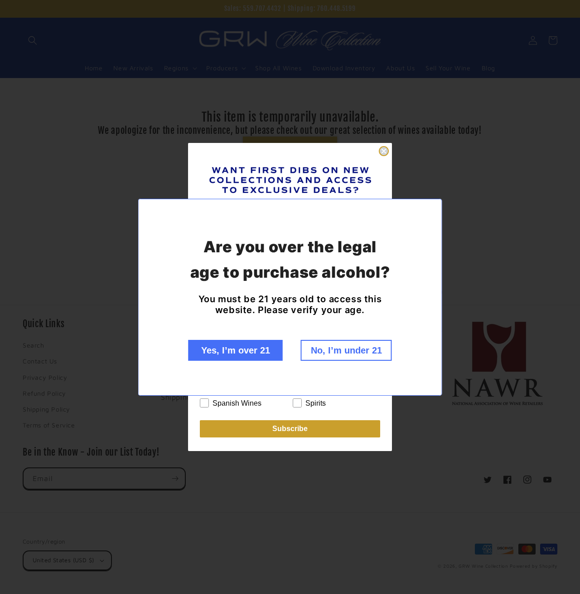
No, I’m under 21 (346, 350)
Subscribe (290, 428)
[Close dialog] (383, 151)
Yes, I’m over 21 (235, 350)
